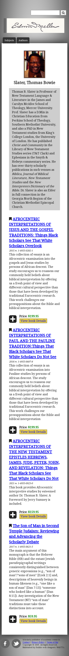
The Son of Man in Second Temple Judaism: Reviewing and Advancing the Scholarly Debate (34, 533)
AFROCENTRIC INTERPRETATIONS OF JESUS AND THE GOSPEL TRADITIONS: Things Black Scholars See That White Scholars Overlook (33, 232)
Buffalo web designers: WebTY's (50, 647)
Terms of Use (52, 642)
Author (23, 40)
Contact (26, 642)
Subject (9, 40)
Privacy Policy (38, 642)
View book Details (33, 321)
